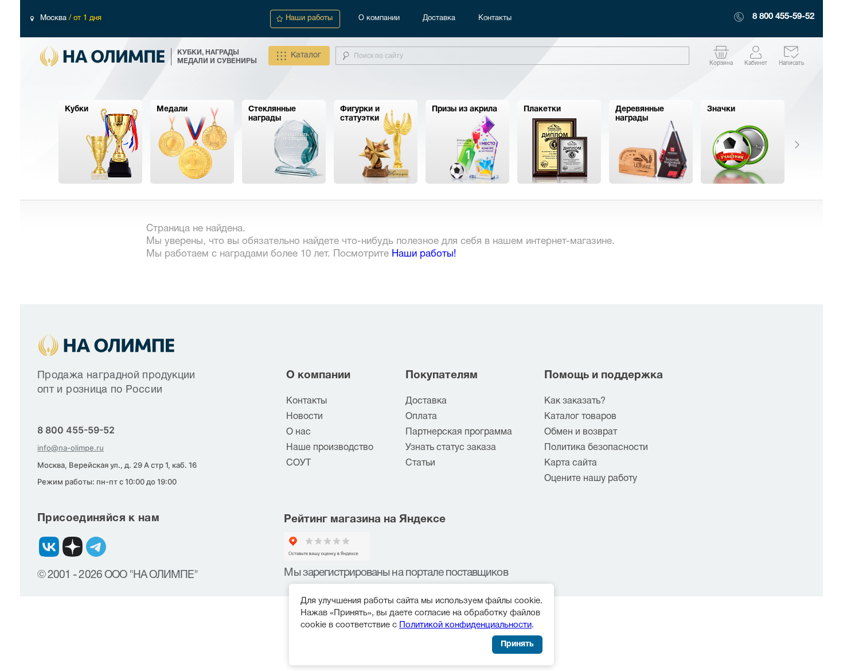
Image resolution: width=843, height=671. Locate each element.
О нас (298, 432)
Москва (54, 18)
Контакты (495, 18)
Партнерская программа (458, 432)
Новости (304, 417)
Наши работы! (424, 254)
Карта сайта (570, 463)
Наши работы (309, 18)
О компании (379, 18)
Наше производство (329, 448)
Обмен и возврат (580, 432)
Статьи (420, 463)
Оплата (421, 417)
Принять (517, 644)
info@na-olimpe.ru (70, 447)
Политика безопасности (596, 448)
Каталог (306, 55)
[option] (100, 142)
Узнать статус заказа (450, 448)
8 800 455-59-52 (783, 17)
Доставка (439, 18)
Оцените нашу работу (590, 479)
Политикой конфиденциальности (465, 625)
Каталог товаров (580, 417)
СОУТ (298, 463)
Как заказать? (575, 401)
